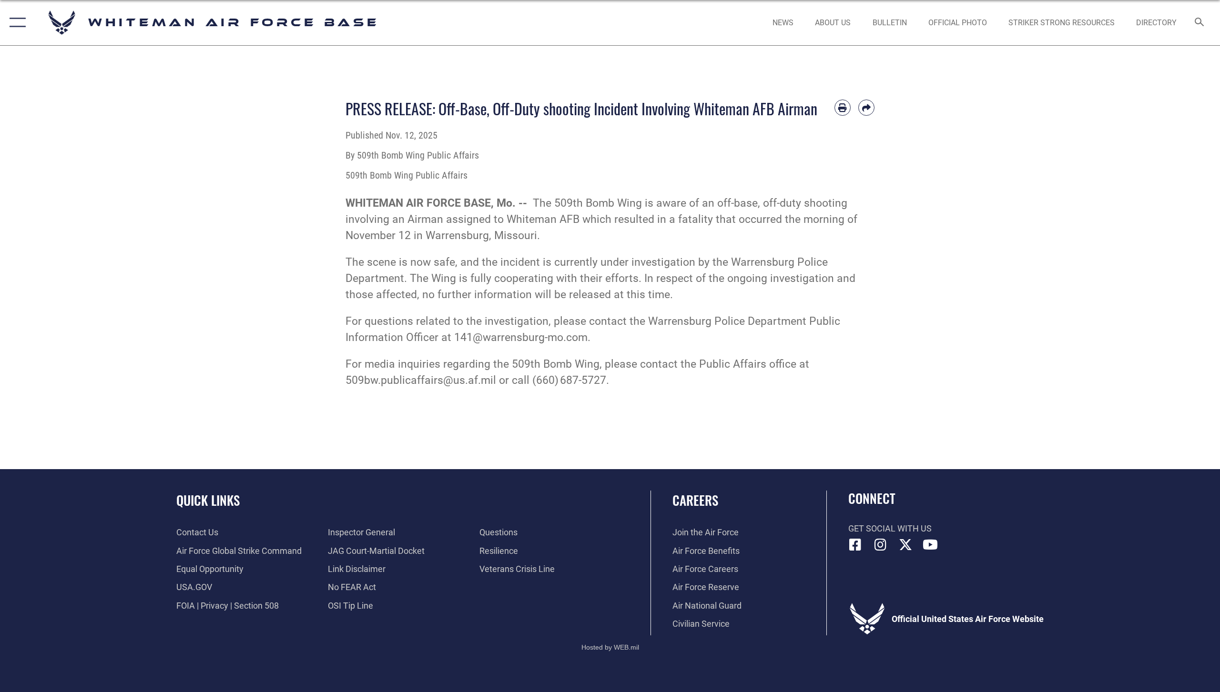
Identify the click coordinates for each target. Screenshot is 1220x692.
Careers (695, 500)
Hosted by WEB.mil (610, 647)
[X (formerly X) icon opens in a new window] (905, 545)
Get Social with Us (890, 528)
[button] (15, 22)
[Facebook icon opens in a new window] (855, 545)
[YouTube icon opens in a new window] (930, 545)
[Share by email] (866, 108)
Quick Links (208, 500)
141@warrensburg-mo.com (521, 337)
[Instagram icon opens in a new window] (880, 545)
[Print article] (842, 108)
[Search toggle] (1200, 22)
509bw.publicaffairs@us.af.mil (421, 380)
